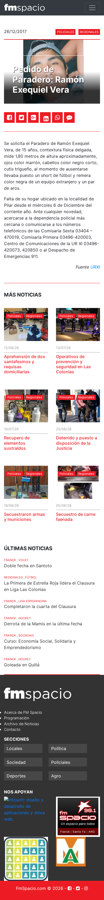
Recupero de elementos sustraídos (17, 443)
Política (58, 748)
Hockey (24, 618)
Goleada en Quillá (21, 664)
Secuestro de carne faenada (75, 517)
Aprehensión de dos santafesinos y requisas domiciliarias (24, 364)
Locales (14, 748)
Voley (23, 560)
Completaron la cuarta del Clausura (40, 606)
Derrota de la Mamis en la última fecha (43, 623)
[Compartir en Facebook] (9, 117)
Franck (10, 560)
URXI (95, 267)
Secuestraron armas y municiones (24, 517)
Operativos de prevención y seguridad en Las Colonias (73, 364)
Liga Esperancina (32, 601)
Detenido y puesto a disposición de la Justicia (76, 443)
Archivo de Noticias (21, 723)
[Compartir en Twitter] (21, 117)
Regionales (89, 32)
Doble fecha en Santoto (28, 565)
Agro (56, 776)
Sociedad (26, 635)
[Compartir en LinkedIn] (46, 118)
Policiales (65, 32)
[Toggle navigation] (92, 7)
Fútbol (31, 577)
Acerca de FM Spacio (23, 712)
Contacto (12, 729)
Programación (16, 718)
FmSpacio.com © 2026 (39, 888)
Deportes (16, 776)
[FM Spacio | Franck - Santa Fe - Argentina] (24, 7)
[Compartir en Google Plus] (33, 117)
